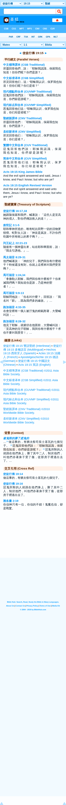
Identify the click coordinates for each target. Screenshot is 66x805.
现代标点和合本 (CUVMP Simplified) (27, 105)
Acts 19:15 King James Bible (22, 171)
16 (44, 449)
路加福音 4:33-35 (14, 307)
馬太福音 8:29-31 (14, 257)
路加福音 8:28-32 (14, 321)
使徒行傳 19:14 (13, 474)
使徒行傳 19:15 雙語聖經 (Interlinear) (27, 345)
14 (7, 441)
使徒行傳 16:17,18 (15, 211)
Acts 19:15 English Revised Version (27, 185)
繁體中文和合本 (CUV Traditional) (25, 145)
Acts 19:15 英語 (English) (34, 364)
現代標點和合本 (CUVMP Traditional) (27, 91)
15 (11, 445)
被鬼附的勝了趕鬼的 (16, 438)
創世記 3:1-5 (11, 225)
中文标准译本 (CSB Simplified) (23, 78)
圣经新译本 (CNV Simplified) (22, 131)
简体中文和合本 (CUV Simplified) (25, 158)
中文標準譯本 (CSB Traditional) (24, 64)
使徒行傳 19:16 (13, 483)
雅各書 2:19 (10, 500)
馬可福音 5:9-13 (13, 293)
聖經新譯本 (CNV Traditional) (22, 118)
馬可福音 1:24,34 (14, 275)
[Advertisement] (33, 538)
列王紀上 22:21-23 (15, 243)
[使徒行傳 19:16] (62, 369)
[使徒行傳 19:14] (4, 369)
